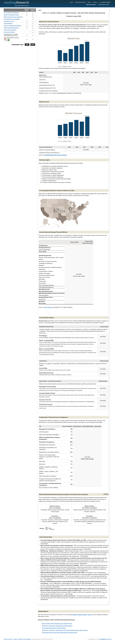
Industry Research (91, 4)
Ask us (90, 614)
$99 (27, 44)
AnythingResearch (48, 307)
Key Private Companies (10, 30)
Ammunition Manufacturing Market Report (54, 628)
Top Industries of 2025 (103, 4)
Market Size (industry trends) (11, 15)
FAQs (89, 2)
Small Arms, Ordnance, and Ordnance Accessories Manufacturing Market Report (65, 630)
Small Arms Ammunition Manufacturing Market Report (57, 625)
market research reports (80, 614)
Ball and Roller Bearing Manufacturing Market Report (57, 623)
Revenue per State (9, 21)
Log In (71, 2)
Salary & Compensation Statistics (12, 25)
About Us (15, 639)
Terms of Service (8, 639)
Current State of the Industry (11, 12)
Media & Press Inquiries (25, 639)
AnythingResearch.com (105, 639)
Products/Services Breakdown (12, 19)
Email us (95, 2)
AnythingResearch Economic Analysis (55, 155)
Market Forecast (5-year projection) (13, 17)
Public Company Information (11, 27)
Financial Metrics (8, 23)
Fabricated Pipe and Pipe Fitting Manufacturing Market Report (59, 632)
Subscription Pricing (80, 2)
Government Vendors (9, 32)
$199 (32, 44)
